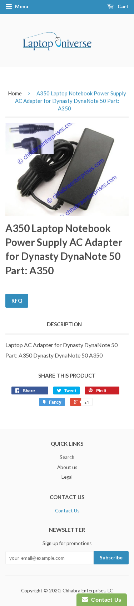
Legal (67, 477)
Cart (122, 6)
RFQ (16, 300)
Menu (21, 6)
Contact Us (67, 510)
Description (64, 324)
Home (15, 93)
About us (67, 467)
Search (67, 457)
